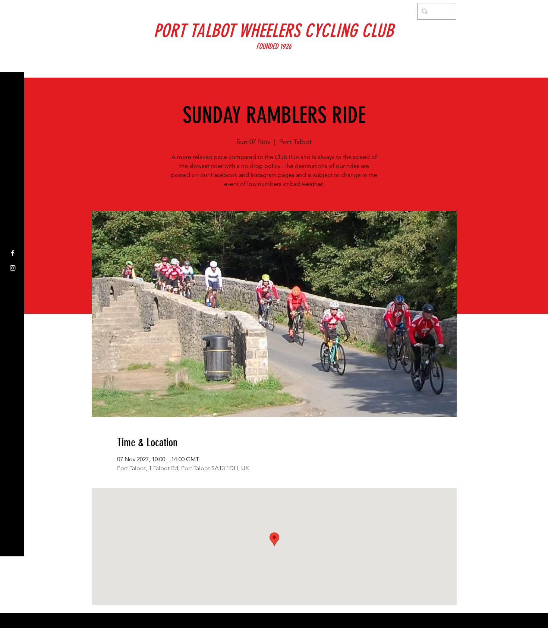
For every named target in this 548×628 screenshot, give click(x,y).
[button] (12, 11)
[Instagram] (12, 268)
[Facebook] (12, 253)
